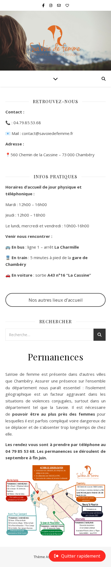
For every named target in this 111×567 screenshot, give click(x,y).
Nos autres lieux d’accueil (56, 300)
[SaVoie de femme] (55, 40)
